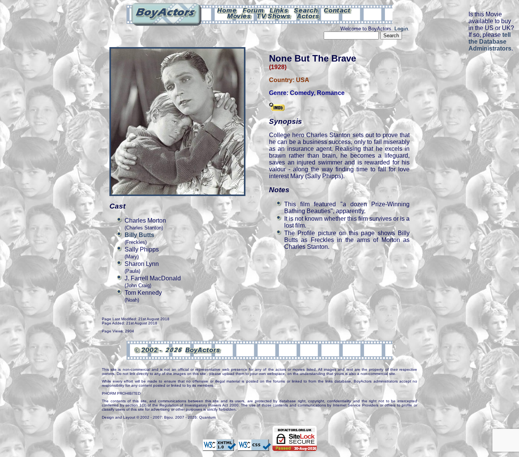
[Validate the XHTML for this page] (219, 447)
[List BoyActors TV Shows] (274, 15)
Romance (331, 93)
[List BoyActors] (308, 15)
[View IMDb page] (277, 107)
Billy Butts (139, 235)
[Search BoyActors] (306, 10)
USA (302, 80)
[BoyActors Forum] (253, 10)
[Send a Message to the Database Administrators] (337, 10)
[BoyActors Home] (227, 10)
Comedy (302, 93)
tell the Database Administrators (489, 42)
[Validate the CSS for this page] (254, 447)
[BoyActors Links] (279, 10)
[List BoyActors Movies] (239, 15)
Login (401, 29)
